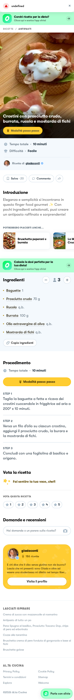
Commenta (44, 178)
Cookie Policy (46, 671)
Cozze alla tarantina (15, 634)
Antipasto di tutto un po (17, 620)
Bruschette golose (13, 649)
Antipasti (24, 28)
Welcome (43, 682)
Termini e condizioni (14, 677)
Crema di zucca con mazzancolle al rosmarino (30, 614)
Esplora (7, 682)
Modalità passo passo (25, 130)
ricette (8, 28)
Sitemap (43, 677)
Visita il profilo (37, 581)
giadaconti (33, 163)
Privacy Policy (11, 671)
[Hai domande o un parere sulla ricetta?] (33, 531)
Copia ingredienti (22, 343)
